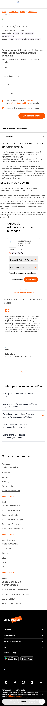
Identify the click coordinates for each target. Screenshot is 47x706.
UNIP (4, 557)
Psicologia (6, 481)
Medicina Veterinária (11, 490)
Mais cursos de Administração (15, 589)
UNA (4, 567)
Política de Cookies (14, 696)
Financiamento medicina (12, 603)
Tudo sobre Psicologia (11, 524)
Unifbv (22, 12)
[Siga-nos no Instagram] (23, 682)
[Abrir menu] (5, 5)
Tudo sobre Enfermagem (12, 519)
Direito (5, 477)
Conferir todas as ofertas (22, 293)
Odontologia (7, 486)
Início (4, 12)
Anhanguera (7, 548)
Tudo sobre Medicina (11, 510)
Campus (13, 258)
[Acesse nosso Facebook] (6, 682)
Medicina (6, 472)
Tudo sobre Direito (10, 515)
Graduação (32, 12)
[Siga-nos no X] (14, 682)
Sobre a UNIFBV (8, 599)
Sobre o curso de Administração (16, 594)
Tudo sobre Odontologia (12, 528)
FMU (4, 562)
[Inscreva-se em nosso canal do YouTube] (40, 682)
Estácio (5, 553)
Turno (11, 265)
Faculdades (13, 12)
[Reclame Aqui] (13, 669)
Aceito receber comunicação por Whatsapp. (22, 108)
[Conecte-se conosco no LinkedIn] (32, 682)
